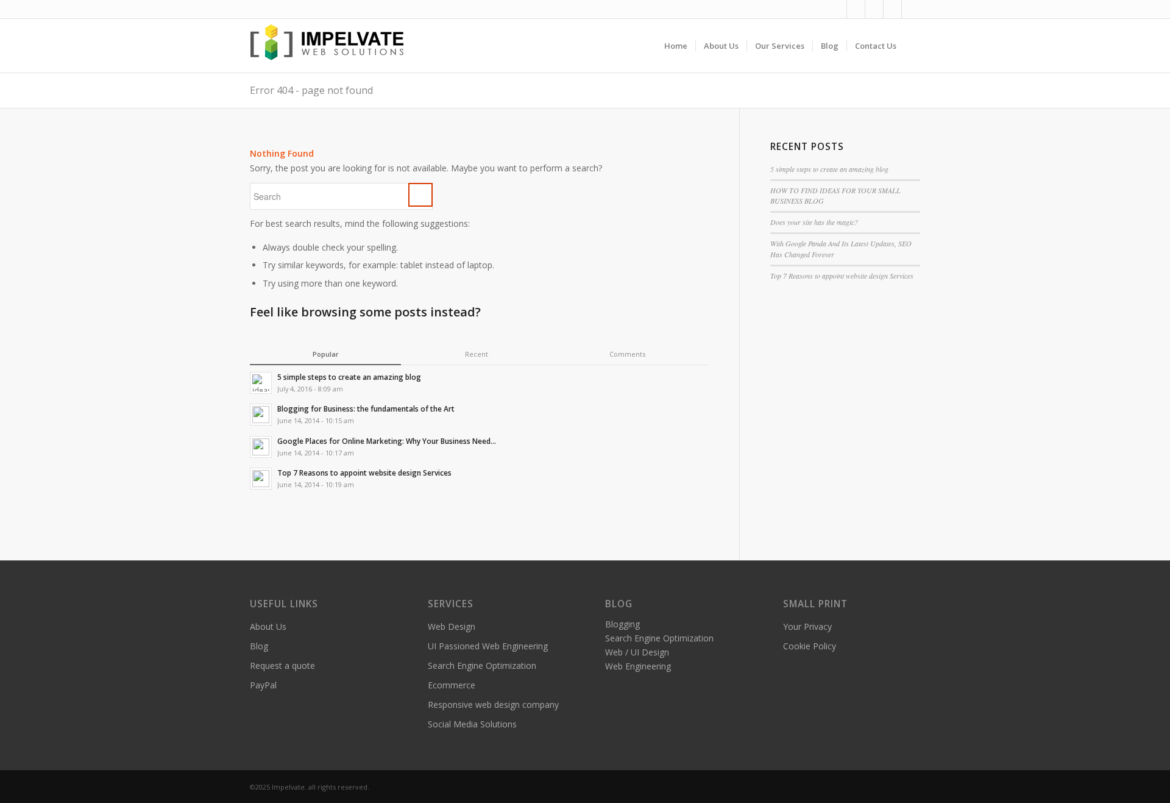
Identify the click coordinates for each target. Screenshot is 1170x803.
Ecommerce (451, 685)
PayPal (263, 685)
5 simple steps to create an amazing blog (829, 169)
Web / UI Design (637, 652)
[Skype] (911, 9)
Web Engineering (638, 666)
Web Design (451, 626)
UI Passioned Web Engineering (488, 646)
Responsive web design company (493, 704)
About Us (268, 626)
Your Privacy (807, 626)
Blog (259, 646)
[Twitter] (856, 9)
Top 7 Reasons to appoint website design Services (841, 275)
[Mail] (892, 9)
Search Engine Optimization (482, 665)
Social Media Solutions (472, 724)
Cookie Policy (809, 646)
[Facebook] (837, 9)
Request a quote (282, 665)
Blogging (622, 624)
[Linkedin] (874, 9)
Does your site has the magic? (814, 222)
